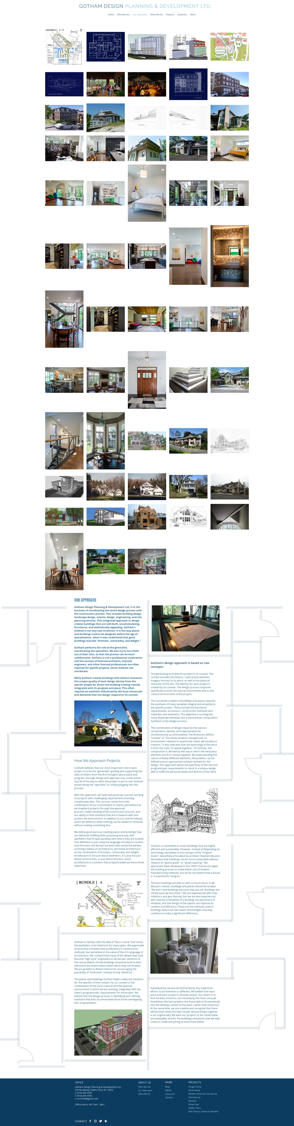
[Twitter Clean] (100, 1121)
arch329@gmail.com (87, 1098)
